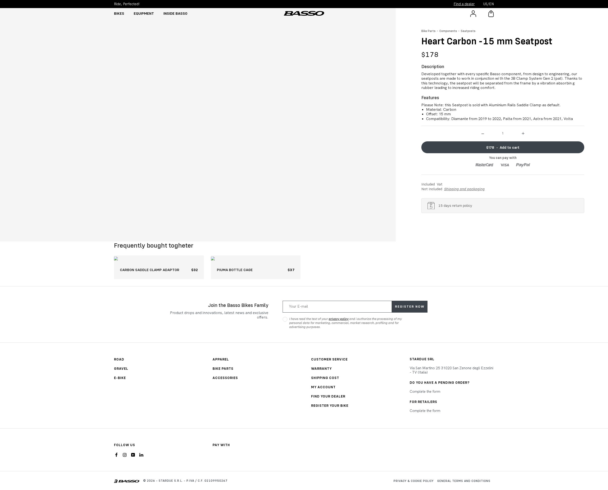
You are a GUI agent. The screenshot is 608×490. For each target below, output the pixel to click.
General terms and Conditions (463, 481)
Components (448, 31)
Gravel (121, 368)
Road (119, 359)
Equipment (144, 13)
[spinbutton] (502, 133)
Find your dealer (328, 396)
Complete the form (425, 391)
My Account (323, 387)
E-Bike (120, 377)
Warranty (321, 368)
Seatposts (468, 31)
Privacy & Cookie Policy (414, 481)
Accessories (225, 377)
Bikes (119, 13)
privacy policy (339, 319)
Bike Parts (428, 31)
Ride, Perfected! (127, 4)
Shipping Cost (325, 377)
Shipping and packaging (464, 188)
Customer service (329, 359)
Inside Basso (175, 13)
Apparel (221, 359)
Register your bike (329, 405)
